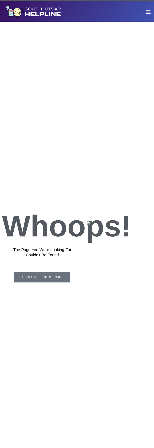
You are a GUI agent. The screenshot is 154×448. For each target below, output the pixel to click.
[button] (148, 12)
